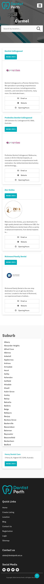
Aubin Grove (9, 391)
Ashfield (7, 381)
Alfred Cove (9, 349)
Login (4, 536)
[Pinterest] (8, 569)
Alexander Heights (12, 345)
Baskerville (8, 423)
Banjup (7, 416)
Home (4, 507)
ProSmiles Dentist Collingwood (18, 117)
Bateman (8, 430)
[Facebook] (4, 569)
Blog (4, 521)
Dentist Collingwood (14, 51)
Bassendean (9, 427)
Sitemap (5, 540)
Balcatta (7, 402)
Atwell (6, 388)
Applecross (8, 360)
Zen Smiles (10, 190)
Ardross (7, 363)
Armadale (8, 367)
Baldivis (7, 405)
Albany (7, 342)
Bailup (6, 398)
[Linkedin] (17, 569)
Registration (7, 531)
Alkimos (7, 352)
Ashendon (8, 377)
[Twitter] (13, 569)
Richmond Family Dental (15, 256)
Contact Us (7, 526)
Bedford (7, 444)
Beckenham (9, 441)
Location (6, 517)
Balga (6, 409)
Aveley (7, 395)
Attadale (7, 384)
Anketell (7, 356)
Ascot (6, 370)
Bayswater (8, 434)
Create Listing (8, 512)
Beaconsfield (9, 437)
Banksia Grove (10, 420)
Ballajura (8, 413)
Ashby (6, 374)
